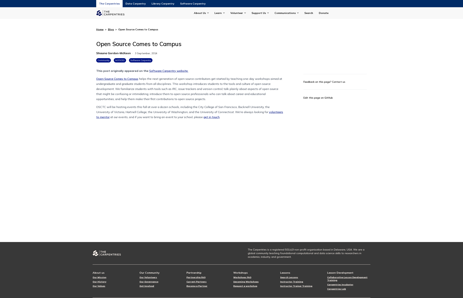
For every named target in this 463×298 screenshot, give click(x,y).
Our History (99, 281)
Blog (111, 29)
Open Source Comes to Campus (117, 79)
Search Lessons (289, 277)
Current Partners (196, 281)
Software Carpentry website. (168, 71)
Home (99, 29)
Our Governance (148, 281)
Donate (323, 13)
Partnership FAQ (196, 277)
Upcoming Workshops (246, 281)
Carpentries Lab (336, 289)
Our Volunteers (148, 277)
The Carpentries (109, 3)
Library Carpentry (163, 3)
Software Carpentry (193, 3)
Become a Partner (196, 286)
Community (103, 60)
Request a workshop (245, 286)
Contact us (338, 81)
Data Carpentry (136, 3)
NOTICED (120, 60)
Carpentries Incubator (340, 284)
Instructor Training (291, 281)
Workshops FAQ (242, 277)
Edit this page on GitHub (318, 97)
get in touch (211, 117)
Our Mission (99, 277)
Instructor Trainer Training (296, 286)
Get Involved (146, 286)
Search (308, 13)
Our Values (99, 286)
